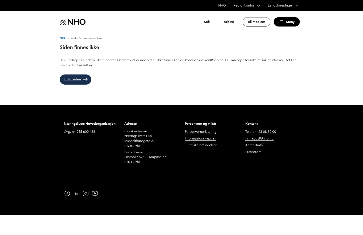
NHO (63, 38)
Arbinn (229, 22)
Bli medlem (256, 22)
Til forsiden (72, 79)
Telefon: (260, 132)
